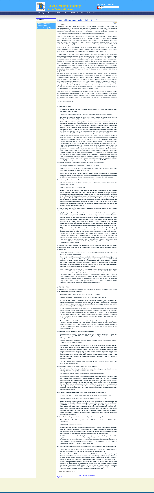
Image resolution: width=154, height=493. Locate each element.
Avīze (50, 13)
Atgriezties (60, 477)
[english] (98, 8)
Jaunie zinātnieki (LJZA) (44, 28)
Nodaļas (65, 13)
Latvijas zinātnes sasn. (43, 23)
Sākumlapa (41, 13)
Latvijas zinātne (43, 16)
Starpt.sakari (85, 13)
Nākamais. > (91, 475)
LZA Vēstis (74, 13)
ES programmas (98, 13)
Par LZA (57, 13)
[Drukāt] (114, 22)
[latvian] (101, 8)
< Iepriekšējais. (83, 475)
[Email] (116, 22)
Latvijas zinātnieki (42, 25)
